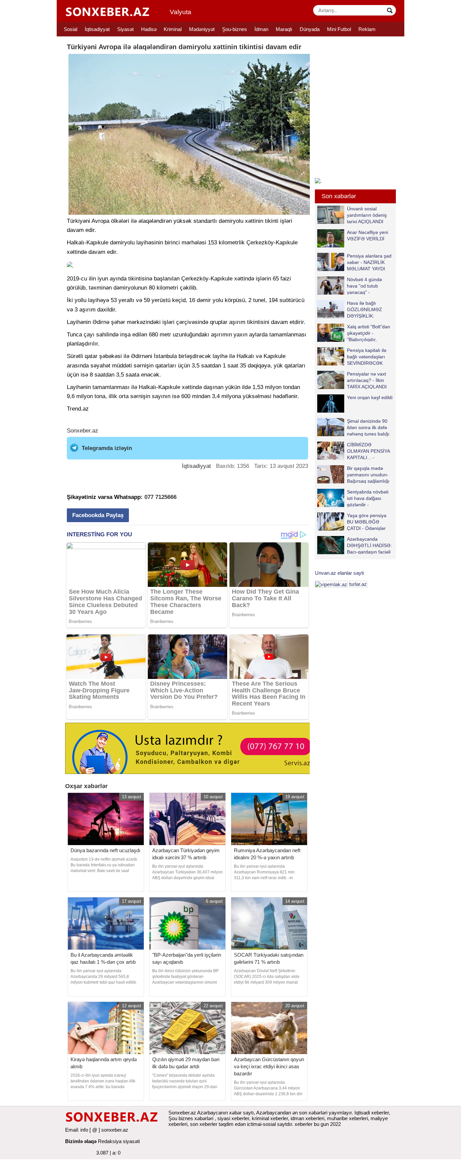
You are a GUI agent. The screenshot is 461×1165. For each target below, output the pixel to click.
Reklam (367, 29)
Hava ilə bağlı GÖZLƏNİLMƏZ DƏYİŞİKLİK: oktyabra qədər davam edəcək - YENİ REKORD (351, 309)
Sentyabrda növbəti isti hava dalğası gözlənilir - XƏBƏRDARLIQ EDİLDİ (352, 498)
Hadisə (149, 29)
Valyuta (180, 12)
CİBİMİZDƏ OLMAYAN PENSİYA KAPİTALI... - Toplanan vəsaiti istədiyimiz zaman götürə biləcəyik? (354, 451)
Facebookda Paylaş (98, 515)
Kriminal (173, 29)
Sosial (70, 29)
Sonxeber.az (82, 430)
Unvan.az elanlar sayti (339, 573)
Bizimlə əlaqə (81, 1141)
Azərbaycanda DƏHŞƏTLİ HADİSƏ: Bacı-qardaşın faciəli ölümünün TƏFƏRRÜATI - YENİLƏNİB (354, 545)
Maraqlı (284, 29)
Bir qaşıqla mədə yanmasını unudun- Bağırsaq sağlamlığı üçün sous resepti (368, 474)
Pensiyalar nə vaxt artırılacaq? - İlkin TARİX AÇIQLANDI (367, 380)
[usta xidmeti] (191, 748)
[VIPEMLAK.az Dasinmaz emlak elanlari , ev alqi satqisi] (331, 584)
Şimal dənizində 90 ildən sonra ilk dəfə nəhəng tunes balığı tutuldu (368, 427)
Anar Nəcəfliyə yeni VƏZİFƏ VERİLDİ (367, 235)
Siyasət (125, 29)
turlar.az (358, 584)
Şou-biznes (234, 29)
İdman (261, 29)
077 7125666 (160, 497)
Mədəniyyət (202, 29)
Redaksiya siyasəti (119, 1141)
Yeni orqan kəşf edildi (369, 397)
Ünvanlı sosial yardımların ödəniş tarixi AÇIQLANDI (367, 215)
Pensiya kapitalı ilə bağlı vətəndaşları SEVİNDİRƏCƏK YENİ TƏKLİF (366, 356)
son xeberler (203, 1124)
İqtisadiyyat (97, 29)
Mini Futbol (339, 29)
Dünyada (310, 29)
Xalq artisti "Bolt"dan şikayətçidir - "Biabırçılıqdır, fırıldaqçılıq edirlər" (368, 333)
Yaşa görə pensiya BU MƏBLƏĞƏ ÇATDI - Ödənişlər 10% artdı (366, 522)
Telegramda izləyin (107, 448)
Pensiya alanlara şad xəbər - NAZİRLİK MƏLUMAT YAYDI (369, 262)
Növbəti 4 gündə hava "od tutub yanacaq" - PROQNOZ (364, 286)
